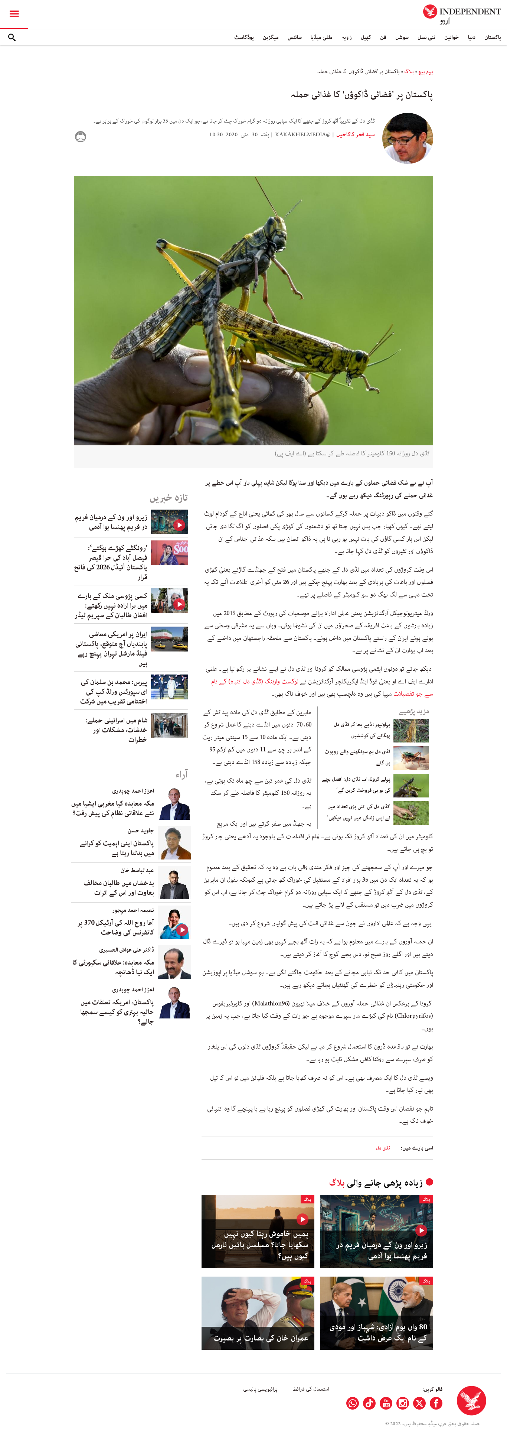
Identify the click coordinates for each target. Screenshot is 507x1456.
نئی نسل (426, 37)
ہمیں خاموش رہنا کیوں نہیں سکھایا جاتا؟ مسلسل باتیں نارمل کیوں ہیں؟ (259, 1245)
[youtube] (386, 1403)
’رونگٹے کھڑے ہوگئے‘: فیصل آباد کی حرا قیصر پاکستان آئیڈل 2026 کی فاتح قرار (110, 562)
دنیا (471, 37)
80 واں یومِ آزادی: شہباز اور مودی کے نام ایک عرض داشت (378, 1333)
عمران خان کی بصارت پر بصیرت (260, 1338)
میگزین (271, 37)
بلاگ (409, 72)
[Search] (12, 37)
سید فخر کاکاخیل (355, 134)
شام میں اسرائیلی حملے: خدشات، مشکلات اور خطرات (116, 730)
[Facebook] (436, 1403)
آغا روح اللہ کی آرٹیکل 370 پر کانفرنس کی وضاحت (115, 928)
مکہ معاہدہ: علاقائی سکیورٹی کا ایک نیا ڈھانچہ (113, 968)
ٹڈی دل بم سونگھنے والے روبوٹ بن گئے (357, 757)
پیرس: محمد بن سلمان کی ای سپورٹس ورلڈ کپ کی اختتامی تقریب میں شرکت (113, 692)
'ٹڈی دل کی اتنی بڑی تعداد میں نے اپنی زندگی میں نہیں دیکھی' (358, 812)
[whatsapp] (352, 1403)
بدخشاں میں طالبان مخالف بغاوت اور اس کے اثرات (119, 888)
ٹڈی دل (383, 1148)
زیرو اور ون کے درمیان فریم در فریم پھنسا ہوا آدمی (381, 1250)
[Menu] (14, 14)
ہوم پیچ (425, 72)
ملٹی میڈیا (322, 37)
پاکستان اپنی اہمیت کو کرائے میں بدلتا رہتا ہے (117, 848)
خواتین (451, 37)
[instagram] (402, 1403)
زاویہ (346, 37)
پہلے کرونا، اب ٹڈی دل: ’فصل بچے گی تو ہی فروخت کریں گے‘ (356, 784)
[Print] (80, 136)
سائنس (295, 37)
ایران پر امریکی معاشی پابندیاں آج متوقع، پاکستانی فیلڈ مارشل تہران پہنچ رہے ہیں (111, 649)
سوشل (402, 37)
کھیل (366, 37)
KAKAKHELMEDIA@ (303, 134)
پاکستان (492, 37)
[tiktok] (369, 1403)
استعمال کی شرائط (310, 1389)
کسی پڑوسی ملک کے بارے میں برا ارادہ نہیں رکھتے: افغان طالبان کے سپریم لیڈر (111, 606)
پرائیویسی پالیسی (260, 1389)
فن (383, 37)
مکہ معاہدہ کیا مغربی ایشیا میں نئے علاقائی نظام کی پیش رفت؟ (112, 809)
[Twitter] (419, 1403)
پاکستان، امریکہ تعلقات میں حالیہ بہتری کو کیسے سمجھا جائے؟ (117, 1012)
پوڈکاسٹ (244, 37)
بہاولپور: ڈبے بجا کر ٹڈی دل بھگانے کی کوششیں (362, 730)
